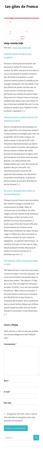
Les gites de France (21, 6)
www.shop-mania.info (21, 47)
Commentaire (10, 344)
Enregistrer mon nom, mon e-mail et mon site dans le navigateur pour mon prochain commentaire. (20, 417)
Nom (6, 380)
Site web (7, 402)
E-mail (7, 391)
